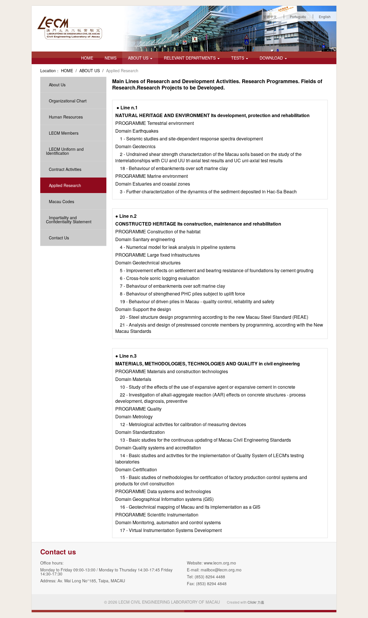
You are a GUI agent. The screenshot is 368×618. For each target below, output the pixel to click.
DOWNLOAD (272, 58)
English (325, 16)
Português (298, 16)
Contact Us (59, 238)
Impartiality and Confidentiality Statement (68, 219)
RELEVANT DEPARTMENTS (190, 58)
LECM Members (63, 133)
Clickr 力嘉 (256, 602)
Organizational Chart (68, 101)
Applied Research (65, 185)
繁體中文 (270, 16)
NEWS (110, 58)
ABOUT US (139, 58)
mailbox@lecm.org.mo (221, 570)
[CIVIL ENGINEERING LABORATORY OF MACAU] (69, 28)
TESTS (238, 58)
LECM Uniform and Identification (65, 151)
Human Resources (66, 117)
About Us (57, 84)
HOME (87, 58)
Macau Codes (61, 201)
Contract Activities (65, 169)
